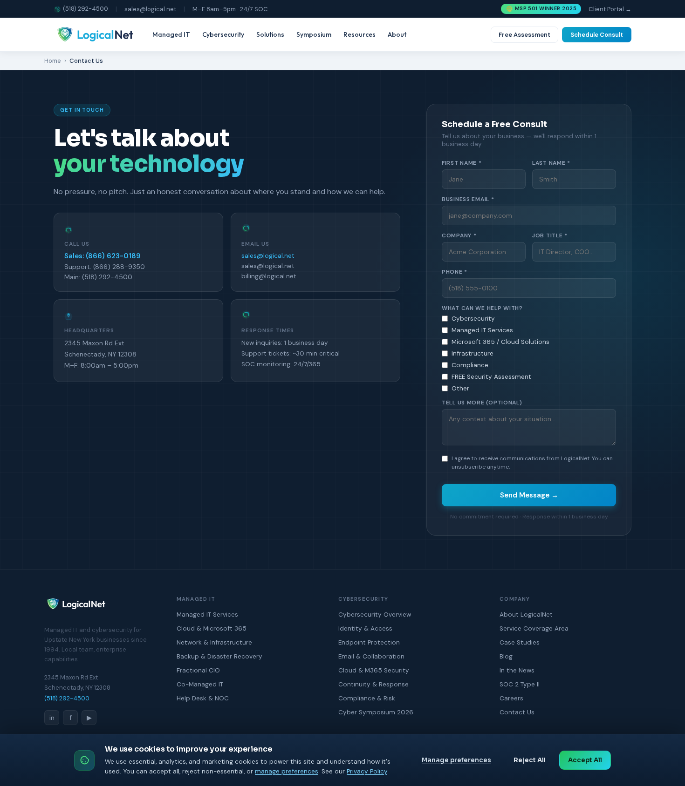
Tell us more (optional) (482, 402)
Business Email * (468, 199)
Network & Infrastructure (214, 642)
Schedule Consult (596, 35)
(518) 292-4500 (85, 9)
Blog (506, 656)
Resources (359, 34)
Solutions (270, 34)
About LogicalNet (526, 614)
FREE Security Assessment (491, 377)
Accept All (585, 760)
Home (52, 61)
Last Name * (551, 163)
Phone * (454, 271)
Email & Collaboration (371, 656)
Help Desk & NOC (203, 698)
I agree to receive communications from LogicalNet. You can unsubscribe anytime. (532, 462)
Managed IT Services (482, 330)
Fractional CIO (198, 670)
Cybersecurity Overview (374, 614)
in (52, 717)
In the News (517, 670)
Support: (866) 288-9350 (104, 266)
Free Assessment (524, 35)
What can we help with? (482, 308)
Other (460, 388)
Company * (459, 235)
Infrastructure (472, 353)
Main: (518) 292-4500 (98, 277)
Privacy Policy (367, 771)
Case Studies (520, 642)
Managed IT (171, 34)
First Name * (462, 163)
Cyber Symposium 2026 (375, 712)
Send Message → (529, 495)
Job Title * (550, 235)
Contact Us (517, 712)
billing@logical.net (268, 276)
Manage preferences (456, 760)
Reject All (530, 760)
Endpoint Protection (369, 642)
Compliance (470, 365)
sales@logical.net (150, 9)
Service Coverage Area (534, 628)
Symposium (313, 34)
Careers (511, 698)
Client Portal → (610, 9)
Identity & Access (365, 628)
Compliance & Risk (366, 698)
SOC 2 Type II (520, 684)
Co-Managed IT (200, 684)
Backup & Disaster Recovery (219, 656)
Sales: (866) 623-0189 (102, 256)
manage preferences (286, 771)
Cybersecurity (223, 34)
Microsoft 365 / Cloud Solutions (500, 342)
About (397, 34)
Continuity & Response (373, 684)
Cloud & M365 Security (373, 670)
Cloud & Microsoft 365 (212, 628)
